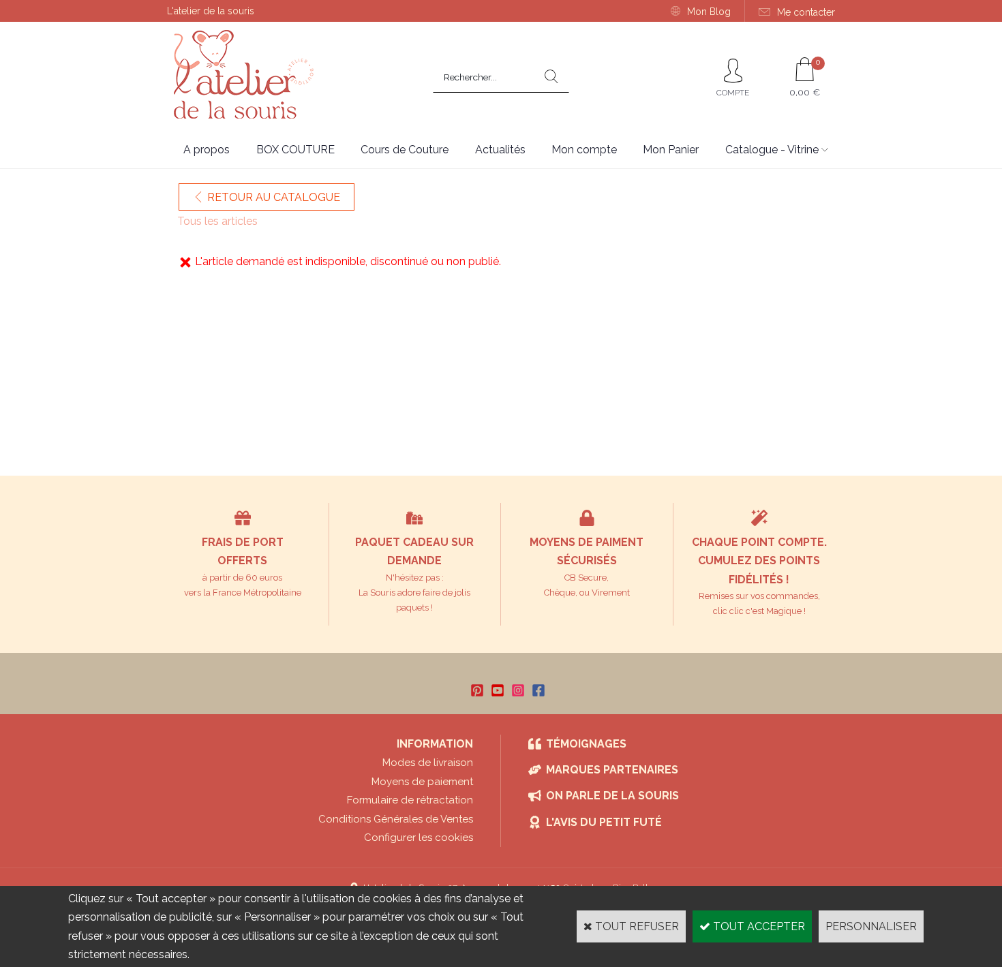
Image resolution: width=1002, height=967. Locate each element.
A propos (206, 149)
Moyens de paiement (422, 782)
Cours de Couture (405, 149)
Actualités (500, 149)
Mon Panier (671, 149)
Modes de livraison (427, 762)
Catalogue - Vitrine (772, 149)
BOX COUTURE (295, 149)
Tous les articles (217, 221)
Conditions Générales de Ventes (395, 819)
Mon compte (584, 149)
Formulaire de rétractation (410, 800)
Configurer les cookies (418, 837)
